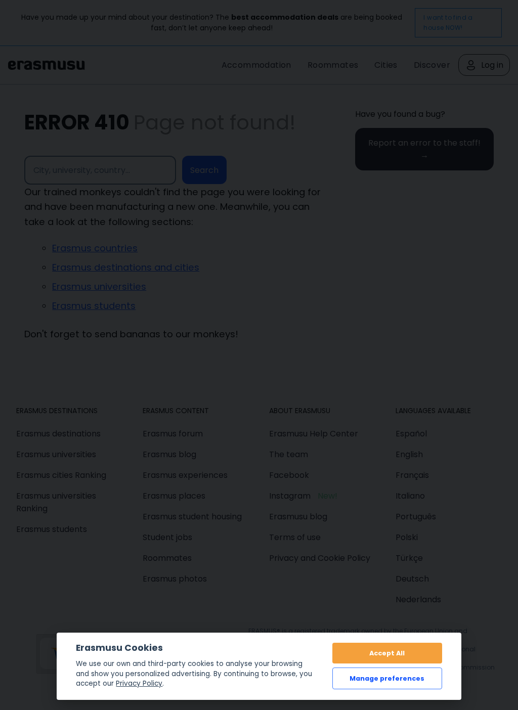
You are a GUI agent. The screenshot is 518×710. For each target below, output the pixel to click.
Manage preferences (387, 678)
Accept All (387, 653)
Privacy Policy (139, 683)
